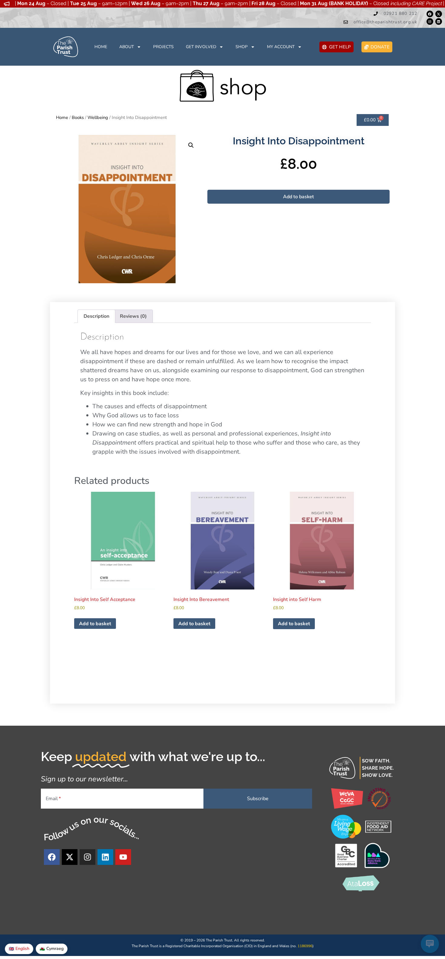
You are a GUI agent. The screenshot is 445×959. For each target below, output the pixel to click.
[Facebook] (430, 14)
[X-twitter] (438, 14)
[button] (191, 145)
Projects (163, 47)
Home (100, 47)
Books (78, 117)
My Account (281, 47)
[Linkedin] (438, 21)
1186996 (305, 946)
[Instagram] (430, 21)
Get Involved (201, 47)
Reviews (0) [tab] (133, 316)
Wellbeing (97, 117)
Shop (242, 47)
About (126, 47)
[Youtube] (123, 857)
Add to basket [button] (95, 623)
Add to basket (298, 196)
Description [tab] (96, 316)
